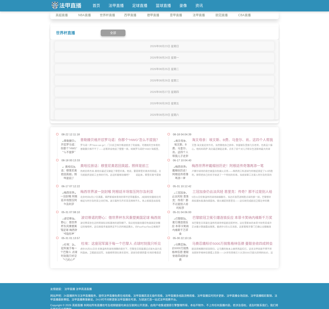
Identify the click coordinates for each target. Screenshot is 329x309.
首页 (96, 6)
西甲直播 (130, 15)
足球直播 (139, 6)
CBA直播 (244, 15)
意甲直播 (176, 15)
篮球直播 (163, 6)
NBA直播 (84, 15)
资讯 (199, 6)
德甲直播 (153, 15)
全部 (113, 33)
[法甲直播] (66, 5)
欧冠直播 (222, 15)
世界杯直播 (107, 15)
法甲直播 (116, 6)
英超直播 (62, 15)
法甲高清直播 (84, 289)
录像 (183, 6)
